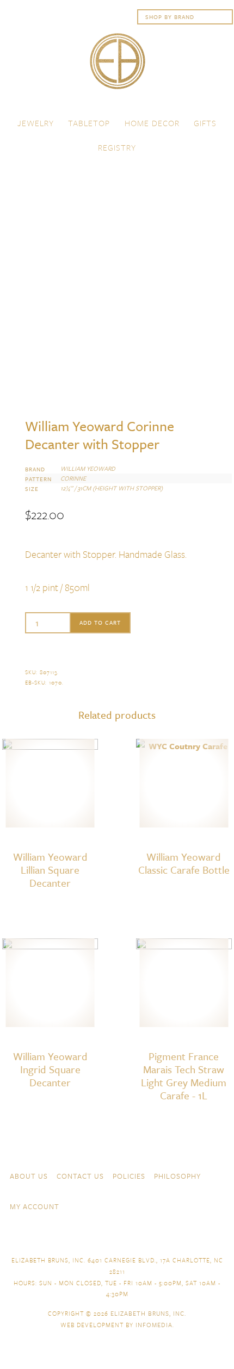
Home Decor (152, 123)
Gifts (205, 123)
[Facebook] (179, 1236)
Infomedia (154, 1324)
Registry (117, 147)
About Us (29, 1176)
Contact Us (80, 1176)
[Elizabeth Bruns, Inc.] (117, 66)
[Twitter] (199, 1236)
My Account (34, 1206)
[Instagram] (219, 1205)
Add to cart (100, 622)
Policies (129, 1176)
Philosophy (177, 1176)
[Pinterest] (219, 1236)
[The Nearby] (160, 1236)
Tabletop (89, 123)
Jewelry (35, 123)
